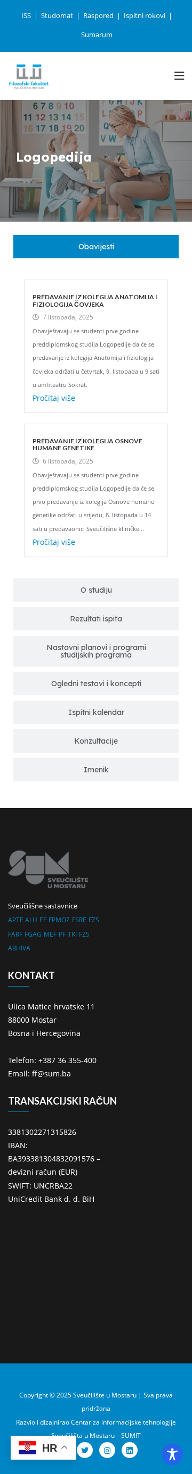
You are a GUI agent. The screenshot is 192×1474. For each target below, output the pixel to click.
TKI (72, 934)
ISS (27, 15)
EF (42, 919)
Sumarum (97, 34)
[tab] (96, 246)
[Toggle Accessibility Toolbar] (172, 1454)
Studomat (58, 15)
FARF (15, 934)
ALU (31, 919)
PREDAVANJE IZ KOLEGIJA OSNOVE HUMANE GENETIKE (87, 444)
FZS (94, 919)
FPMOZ (59, 919)
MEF (50, 934)
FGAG (33, 934)
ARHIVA (19, 948)
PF (62, 934)
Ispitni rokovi (145, 15)
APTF (15, 919)
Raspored (99, 15)
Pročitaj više (54, 398)
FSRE (79, 919)
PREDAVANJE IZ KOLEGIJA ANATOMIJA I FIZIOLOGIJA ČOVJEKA (95, 300)
